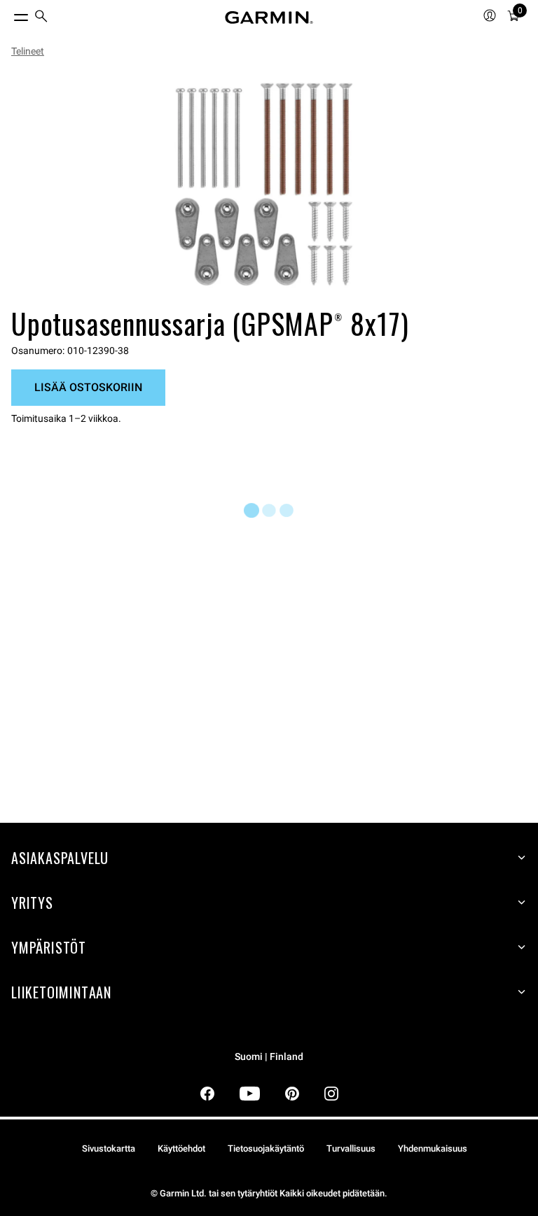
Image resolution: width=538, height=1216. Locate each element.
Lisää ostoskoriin (88, 387)
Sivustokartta (108, 1148)
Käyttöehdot (181, 1148)
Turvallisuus (350, 1148)
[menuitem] (41, 18)
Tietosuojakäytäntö (266, 1148)
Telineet (27, 51)
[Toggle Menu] (8, 14)
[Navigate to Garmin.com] (269, 17)
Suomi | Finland (269, 1057)
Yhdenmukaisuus (432, 1148)
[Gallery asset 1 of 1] (263, 184)
